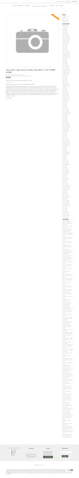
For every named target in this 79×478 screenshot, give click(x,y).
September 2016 (66, 164)
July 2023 (64, 76)
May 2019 (64, 135)
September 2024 (66, 57)
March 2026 (65, 33)
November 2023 (66, 70)
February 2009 (65, 196)
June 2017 (64, 157)
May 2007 (64, 208)
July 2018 (64, 146)
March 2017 (65, 160)
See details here (9, 82)
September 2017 (66, 153)
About (61, 5)
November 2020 (66, 112)
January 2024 (65, 68)
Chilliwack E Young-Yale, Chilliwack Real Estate (67, 243)
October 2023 (65, 72)
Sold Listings (65, 21)
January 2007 (65, 214)
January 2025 (65, 52)
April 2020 (64, 120)
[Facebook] (72, 1)
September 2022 (66, 86)
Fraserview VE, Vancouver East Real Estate (67, 294)
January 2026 (65, 36)
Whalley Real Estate (67, 426)
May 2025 (64, 47)
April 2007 (64, 210)
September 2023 (66, 73)
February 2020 (65, 123)
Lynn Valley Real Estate (67, 333)
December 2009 (66, 186)
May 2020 (64, 119)
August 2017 (65, 155)
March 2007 (65, 211)
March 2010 (65, 183)
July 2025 (64, 44)
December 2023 (66, 69)
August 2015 (65, 174)
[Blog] (75, 1)
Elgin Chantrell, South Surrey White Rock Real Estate (67, 280)
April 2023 (64, 80)
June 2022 (64, 88)
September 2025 (66, 41)
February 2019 (65, 139)
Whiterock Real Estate (67, 434)
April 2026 (64, 32)
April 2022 (64, 91)
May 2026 (64, 30)
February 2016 (65, 170)
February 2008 (65, 200)
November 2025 (66, 39)
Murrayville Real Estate (67, 344)
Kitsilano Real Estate (67, 325)
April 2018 (64, 150)
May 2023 (64, 79)
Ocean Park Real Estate (67, 348)
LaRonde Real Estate (67, 332)
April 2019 (64, 137)
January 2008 (65, 201)
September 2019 (66, 130)
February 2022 (65, 94)
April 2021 (64, 106)
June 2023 (64, 77)
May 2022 (64, 90)
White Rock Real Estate (67, 428)
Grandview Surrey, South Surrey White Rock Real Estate (66, 303)
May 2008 (64, 199)
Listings (64, 17)
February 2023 (65, 83)
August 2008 (65, 197)
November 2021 (66, 97)
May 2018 (64, 149)
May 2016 (64, 167)
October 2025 (65, 40)
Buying (27, 5)
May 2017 (64, 159)
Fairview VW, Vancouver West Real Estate (67, 287)
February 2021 (65, 109)
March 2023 (65, 81)
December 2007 (66, 203)
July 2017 (64, 156)
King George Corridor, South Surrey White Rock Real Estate (67, 323)
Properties (19, 5)
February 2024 (65, 66)
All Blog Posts (65, 16)
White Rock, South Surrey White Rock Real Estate (67, 432)
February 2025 (65, 51)
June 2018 (64, 148)
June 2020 (64, 117)
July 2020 (64, 116)
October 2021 (65, 98)
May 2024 (64, 62)
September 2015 (66, 172)
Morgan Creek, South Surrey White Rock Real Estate (67, 339)
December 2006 (66, 215)
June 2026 (64, 29)
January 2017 (65, 163)
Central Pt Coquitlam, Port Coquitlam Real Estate (67, 238)
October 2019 (65, 128)
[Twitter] (73, 1)
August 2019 (65, 131)
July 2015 (64, 175)
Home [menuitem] (14, 5)
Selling (51, 5)
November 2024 (66, 54)
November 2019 (66, 127)
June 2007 (64, 207)
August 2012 (65, 179)
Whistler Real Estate (67, 427)
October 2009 (65, 189)
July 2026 (64, 28)
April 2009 (64, 193)
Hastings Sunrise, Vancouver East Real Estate (67, 312)
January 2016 (65, 171)
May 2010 (64, 181)
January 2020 (65, 124)
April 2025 (64, 48)
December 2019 (66, 126)
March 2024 (65, 65)
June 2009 (64, 192)
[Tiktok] (76, 1)
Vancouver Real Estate (67, 416)
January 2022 (65, 95)
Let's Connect (48, 457)
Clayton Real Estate (66, 245)
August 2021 (65, 101)
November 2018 (66, 142)
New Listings (65, 18)
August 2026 (65, 26)
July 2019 (64, 132)
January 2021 (65, 110)
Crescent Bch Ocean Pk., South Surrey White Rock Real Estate (67, 256)
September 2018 (66, 145)
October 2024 (65, 55)
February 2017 (65, 161)
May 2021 (64, 105)
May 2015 (64, 177)
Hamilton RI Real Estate (67, 308)
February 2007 (65, 212)
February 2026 (65, 35)
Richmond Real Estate (67, 373)
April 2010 (64, 182)
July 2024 (64, 59)
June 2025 (64, 46)
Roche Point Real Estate (67, 375)
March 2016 (65, 168)
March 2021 (65, 108)
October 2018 (65, 143)
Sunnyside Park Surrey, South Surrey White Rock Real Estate (67, 409)
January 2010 (65, 185)
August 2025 (65, 43)
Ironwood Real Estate (67, 317)
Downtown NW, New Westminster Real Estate (67, 266)
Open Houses (65, 20)
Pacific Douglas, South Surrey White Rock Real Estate (67, 360)
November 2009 (66, 188)
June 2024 (64, 61)
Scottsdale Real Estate (67, 379)
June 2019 (64, 134)
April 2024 (64, 63)
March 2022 (65, 92)
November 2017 (66, 152)
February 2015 (65, 178)
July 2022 (64, 87)
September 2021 (66, 99)
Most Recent (65, 25)
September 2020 (66, 113)
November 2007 (66, 204)
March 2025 (65, 50)
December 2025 (66, 37)
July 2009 (64, 190)
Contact (67, 1)
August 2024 (65, 58)
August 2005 (65, 217)
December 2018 (66, 141)
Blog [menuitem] (57, 5)
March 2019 (65, 138)
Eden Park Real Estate (67, 274)
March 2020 (65, 121)
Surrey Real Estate (66, 412)
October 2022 (65, 84)
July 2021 (64, 102)
